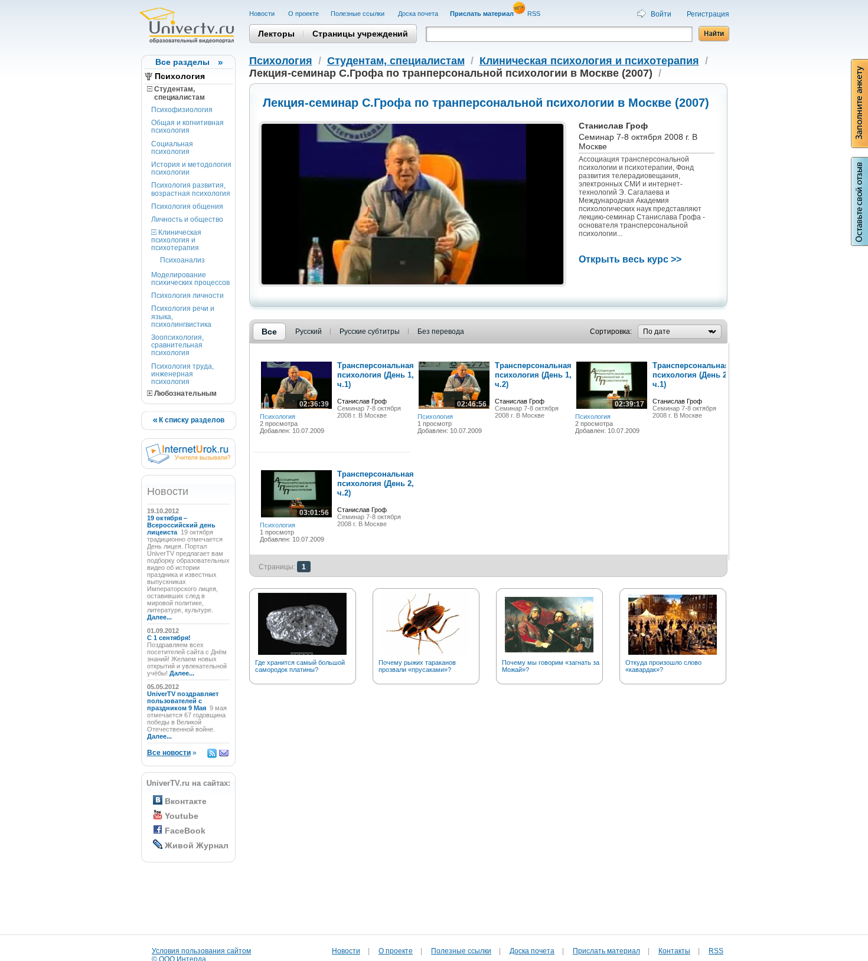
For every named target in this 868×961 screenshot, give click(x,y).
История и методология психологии (191, 168)
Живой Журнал (197, 845)
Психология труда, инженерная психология (182, 374)
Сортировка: (611, 331)
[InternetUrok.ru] (188, 461)
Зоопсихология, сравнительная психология (177, 345)
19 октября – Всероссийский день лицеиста (181, 525)
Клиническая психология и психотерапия (176, 240)
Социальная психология (172, 148)
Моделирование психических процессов (190, 279)
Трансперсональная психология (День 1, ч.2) (533, 375)
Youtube (181, 816)
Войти (661, 14)
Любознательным (184, 393)
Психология (180, 76)
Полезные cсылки (358, 13)
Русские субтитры (370, 331)
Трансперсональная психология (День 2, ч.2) (375, 483)
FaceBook (185, 830)
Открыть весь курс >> (630, 259)
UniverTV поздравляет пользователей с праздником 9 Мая (182, 700)
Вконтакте (186, 801)
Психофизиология (182, 110)
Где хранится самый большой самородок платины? (300, 666)
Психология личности (187, 295)
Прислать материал (606, 951)
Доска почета (418, 13)
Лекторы (276, 33)
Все (269, 331)
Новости (262, 13)
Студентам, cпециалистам (176, 93)
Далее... (159, 617)
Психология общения (187, 206)
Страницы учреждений (360, 33)
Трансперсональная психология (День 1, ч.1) (375, 375)
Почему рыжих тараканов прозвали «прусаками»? (417, 666)
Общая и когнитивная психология (187, 127)
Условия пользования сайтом (201, 951)
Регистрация (708, 14)
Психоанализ (182, 260)
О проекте (303, 13)
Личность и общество (187, 219)
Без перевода (440, 331)
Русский (308, 331)
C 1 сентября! (169, 637)
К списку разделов (190, 420)
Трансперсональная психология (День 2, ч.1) (690, 375)
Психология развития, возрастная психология (190, 189)
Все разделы (182, 62)
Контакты (674, 951)
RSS (534, 13)
